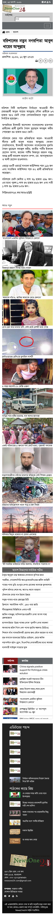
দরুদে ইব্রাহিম (28, 830)
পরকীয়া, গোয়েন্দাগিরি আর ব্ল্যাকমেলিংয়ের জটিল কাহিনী (26, 579)
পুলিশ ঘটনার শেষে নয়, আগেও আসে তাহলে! (21, 589)
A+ (50, 61)
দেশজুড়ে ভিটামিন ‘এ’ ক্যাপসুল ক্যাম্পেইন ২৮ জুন (33, 710)
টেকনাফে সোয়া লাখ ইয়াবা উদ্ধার (16, 594)
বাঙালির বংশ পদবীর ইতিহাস (33, 821)
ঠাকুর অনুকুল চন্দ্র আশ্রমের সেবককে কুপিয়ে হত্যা (23, 575)
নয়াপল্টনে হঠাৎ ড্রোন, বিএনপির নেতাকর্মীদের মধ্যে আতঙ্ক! (27, 642)
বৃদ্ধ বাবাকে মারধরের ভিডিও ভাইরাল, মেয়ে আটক (23, 637)
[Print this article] (36, 61)
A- (41, 61)
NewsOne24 (21, 910)
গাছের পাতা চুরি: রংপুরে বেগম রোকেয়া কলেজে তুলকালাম (26, 584)
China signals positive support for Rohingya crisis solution (33, 670)
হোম (7, 32)
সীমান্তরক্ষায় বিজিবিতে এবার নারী (16, 609)
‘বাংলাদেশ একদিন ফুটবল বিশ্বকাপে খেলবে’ (31, 700)
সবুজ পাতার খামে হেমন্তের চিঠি (15, 599)
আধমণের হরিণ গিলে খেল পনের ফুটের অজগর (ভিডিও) (25, 627)
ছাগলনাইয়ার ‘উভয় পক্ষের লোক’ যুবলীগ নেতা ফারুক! (25, 622)
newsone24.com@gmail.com (17, 880)
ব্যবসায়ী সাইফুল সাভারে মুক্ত (14, 647)
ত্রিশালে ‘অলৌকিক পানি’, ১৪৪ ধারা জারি (20, 604)
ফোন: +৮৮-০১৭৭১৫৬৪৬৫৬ (15, 877)
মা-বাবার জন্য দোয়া (30, 839)
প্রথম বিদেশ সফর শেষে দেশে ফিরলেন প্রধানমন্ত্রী (32, 690)
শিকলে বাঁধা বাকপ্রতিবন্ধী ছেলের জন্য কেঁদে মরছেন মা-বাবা (27, 632)
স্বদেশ (15, 32)
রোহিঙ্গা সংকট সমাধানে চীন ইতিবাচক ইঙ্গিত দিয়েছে (31, 680)
